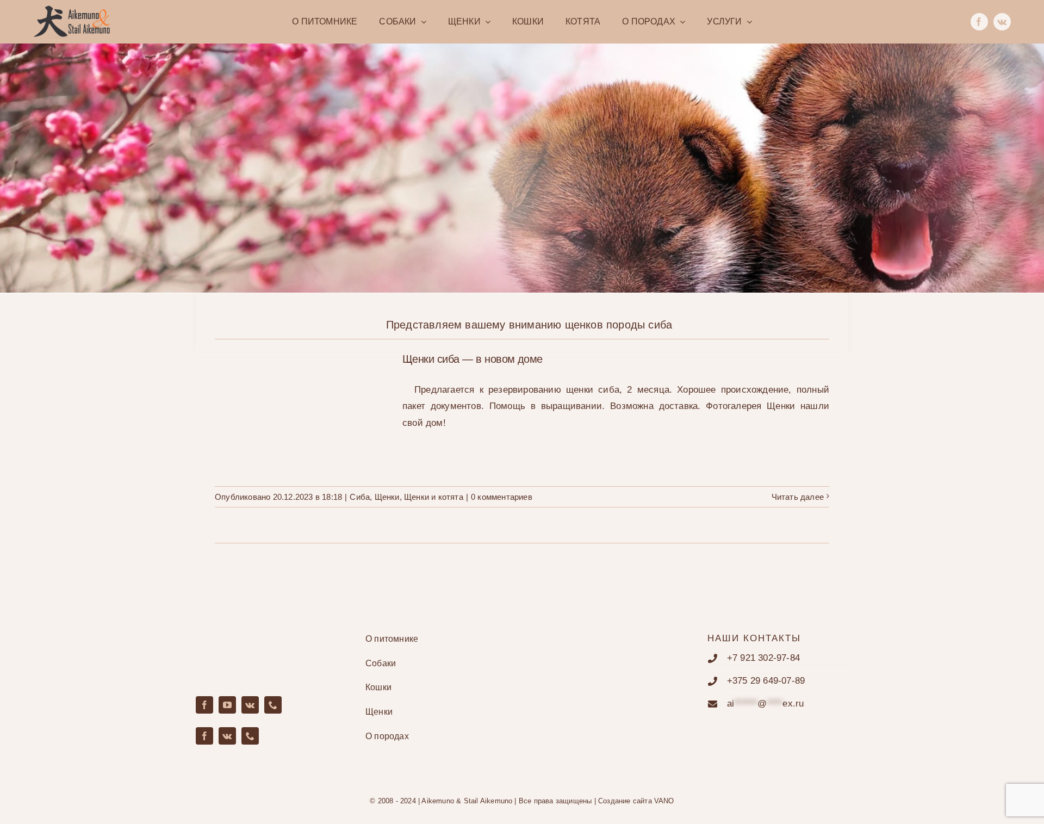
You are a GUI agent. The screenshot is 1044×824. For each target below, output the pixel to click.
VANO (664, 801)
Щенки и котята (433, 496)
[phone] (273, 705)
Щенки (387, 496)
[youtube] (227, 705)
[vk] (1002, 21)
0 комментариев (501, 496)
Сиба (360, 496)
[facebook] (979, 21)
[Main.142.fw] (71, 9)
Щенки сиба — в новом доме (302, 400)
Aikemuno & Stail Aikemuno (466, 801)
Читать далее (798, 496)
